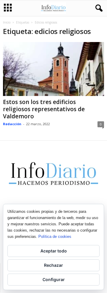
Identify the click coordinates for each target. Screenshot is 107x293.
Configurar (54, 279)
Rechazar (53, 265)
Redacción (12, 124)
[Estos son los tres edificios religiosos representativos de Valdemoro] (53, 69)
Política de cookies (54, 236)
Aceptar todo (53, 250)
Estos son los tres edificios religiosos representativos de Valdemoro (44, 109)
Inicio (6, 22)
